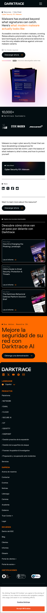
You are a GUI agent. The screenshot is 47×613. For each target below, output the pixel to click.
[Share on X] (8, 188)
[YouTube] (13, 374)
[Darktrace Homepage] (14, 4)
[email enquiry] (23, 374)
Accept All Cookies (23, 609)
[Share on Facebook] (12, 188)
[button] (40, 3)
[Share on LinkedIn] (3, 188)
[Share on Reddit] (17, 188)
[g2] (18, 374)
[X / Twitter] (8, 374)
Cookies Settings (23, 602)
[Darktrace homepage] (19, 369)
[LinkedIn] (3, 374)
